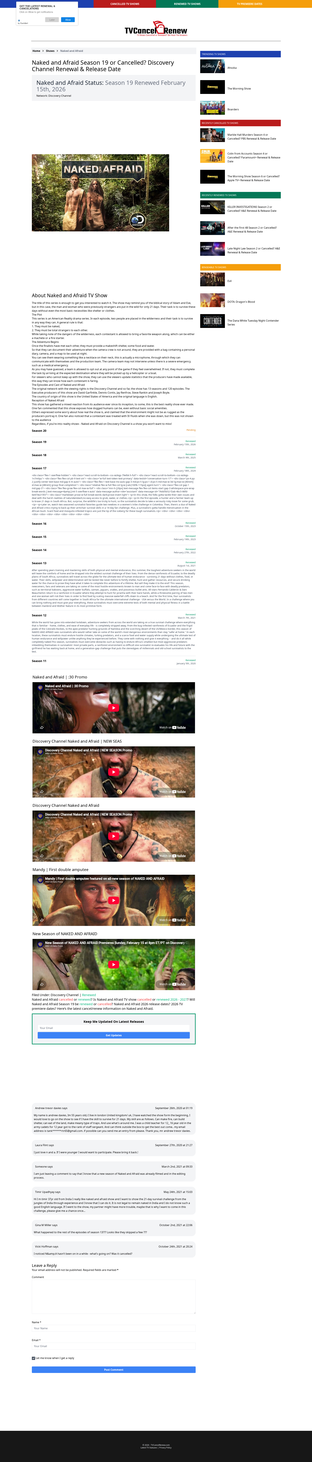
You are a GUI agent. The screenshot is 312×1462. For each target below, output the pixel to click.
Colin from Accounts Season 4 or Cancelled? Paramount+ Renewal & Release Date (254, 157)
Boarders (233, 109)
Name (36, 1322)
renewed (84, 999)
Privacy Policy (165, 1447)
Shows (50, 51)
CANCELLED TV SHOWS (124, 4)
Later (52, 19)
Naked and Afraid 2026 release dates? (142, 1004)
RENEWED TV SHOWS (187, 4)
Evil (230, 281)
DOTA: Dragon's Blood (241, 302)
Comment (38, 1277)
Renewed (89, 995)
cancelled (66, 999)
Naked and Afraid (71, 51)
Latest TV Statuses (149, 1447)
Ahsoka (232, 68)
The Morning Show (239, 88)
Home (36, 51)
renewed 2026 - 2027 (171, 999)
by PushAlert (23, 23)
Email (36, 1340)
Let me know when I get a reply (55, 1358)
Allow (68, 19)
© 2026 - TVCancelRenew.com (156, 1445)
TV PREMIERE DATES (249, 4)
